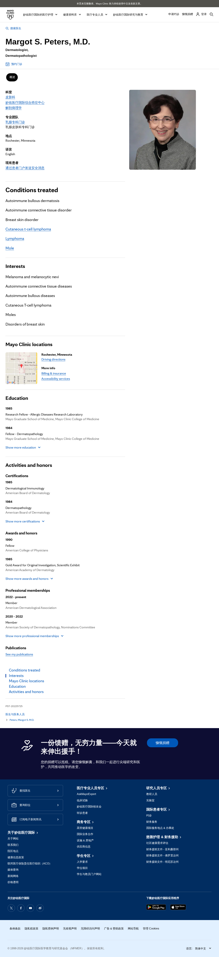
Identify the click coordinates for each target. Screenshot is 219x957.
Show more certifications (22, 521)
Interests (15, 266)
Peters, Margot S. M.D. (22, 719)
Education (16, 397)
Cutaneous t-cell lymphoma (28, 229)
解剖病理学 (13, 108)
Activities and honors (28, 465)
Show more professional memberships (32, 636)
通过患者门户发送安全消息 (24, 168)
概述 (12, 77)
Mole (9, 248)
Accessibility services (55, 379)
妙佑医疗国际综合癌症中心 (24, 102)
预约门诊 (16, 64)
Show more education (20, 447)
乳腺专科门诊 (15, 122)
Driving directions (53, 359)
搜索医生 (15, 28)
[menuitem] (11, 77)
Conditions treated (31, 189)
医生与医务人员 (15, 714)
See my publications (19, 654)
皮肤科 (10, 97)
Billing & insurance (53, 373)
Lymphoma (14, 238)
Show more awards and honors (26, 579)
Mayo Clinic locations (29, 344)
